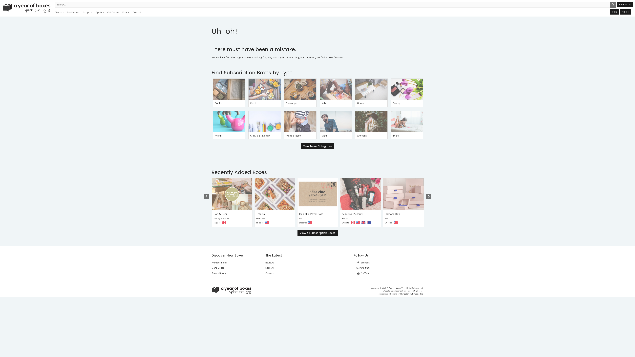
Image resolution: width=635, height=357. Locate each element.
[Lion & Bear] (232, 194)
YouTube (365, 273)
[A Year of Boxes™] (26, 8)
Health (218, 135)
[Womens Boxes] (371, 121)
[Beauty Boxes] (407, 89)
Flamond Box (392, 214)
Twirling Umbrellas (414, 291)
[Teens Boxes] (407, 121)
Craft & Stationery (260, 135)
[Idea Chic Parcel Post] (317, 194)
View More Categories (317, 146)
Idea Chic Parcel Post (311, 214)
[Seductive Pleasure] (360, 194)
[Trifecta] (275, 194)
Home (360, 103)
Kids (323, 103)
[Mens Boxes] (336, 121)
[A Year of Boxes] (231, 290)
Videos (125, 12)
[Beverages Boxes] (300, 89)
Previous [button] (206, 196)
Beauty (397, 103)
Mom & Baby (293, 135)
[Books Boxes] (229, 89)
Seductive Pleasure (352, 214)
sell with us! (625, 4)
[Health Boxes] (229, 121)
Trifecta (260, 214)
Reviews (269, 262)
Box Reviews (73, 12)
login (614, 11)
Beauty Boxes (219, 273)
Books (218, 103)
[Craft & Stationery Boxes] (265, 121)
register (625, 11)
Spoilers (100, 12)
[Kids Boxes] (336, 89)
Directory (59, 12)
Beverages (292, 103)
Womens (362, 135)
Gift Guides (113, 12)
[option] (232, 202)
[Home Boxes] (371, 89)
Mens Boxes (218, 267)
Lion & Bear (220, 214)
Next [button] (428, 196)
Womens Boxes (220, 262)
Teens (396, 135)
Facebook (364, 262)
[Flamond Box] (403, 194)
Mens (324, 135)
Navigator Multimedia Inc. (411, 294)
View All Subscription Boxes (317, 233)
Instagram (364, 267)
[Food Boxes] (265, 89)
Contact (137, 12)
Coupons (87, 12)
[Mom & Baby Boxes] (300, 121)
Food (253, 103)
